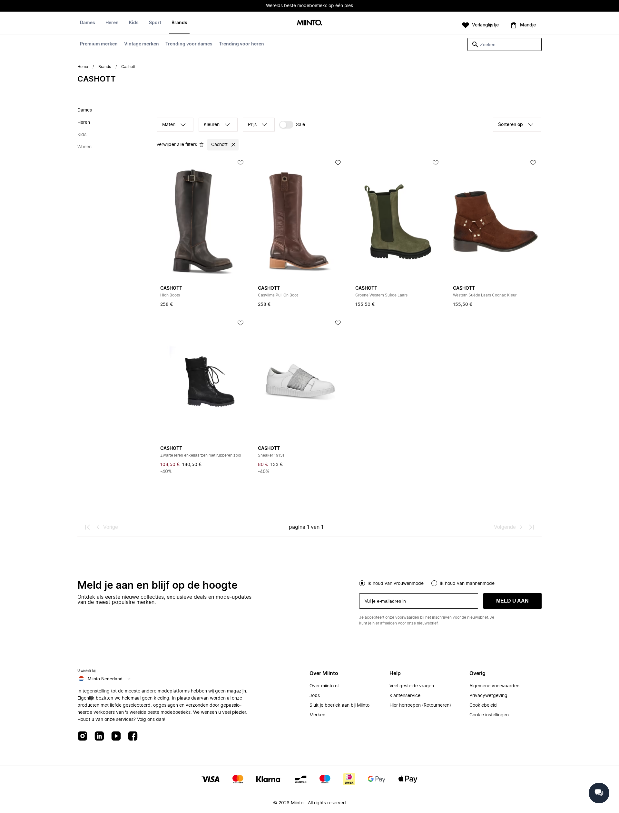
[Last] (531, 527)
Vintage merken (141, 44)
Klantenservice (404, 695)
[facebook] (133, 736)
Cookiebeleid (483, 705)
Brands (179, 23)
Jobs (315, 695)
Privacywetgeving (488, 695)
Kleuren (212, 124)
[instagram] (82, 736)
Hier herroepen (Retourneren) (420, 705)
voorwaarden (407, 617)
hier (375, 623)
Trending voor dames (188, 44)
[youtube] (116, 736)
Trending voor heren (241, 44)
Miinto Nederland (105, 678)
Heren (112, 23)
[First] (88, 527)
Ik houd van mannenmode (467, 583)
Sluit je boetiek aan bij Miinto (339, 705)
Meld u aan (512, 601)
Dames (87, 23)
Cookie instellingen (489, 715)
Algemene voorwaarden (494, 686)
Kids (134, 23)
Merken (317, 715)
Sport (155, 23)
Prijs (252, 124)
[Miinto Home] (309, 23)
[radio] (362, 583)
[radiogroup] (450, 582)
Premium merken (99, 44)
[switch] (292, 124)
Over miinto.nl (324, 686)
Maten (168, 124)
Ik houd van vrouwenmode (396, 583)
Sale (300, 124)
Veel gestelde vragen (411, 686)
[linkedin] (99, 736)
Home (82, 67)
